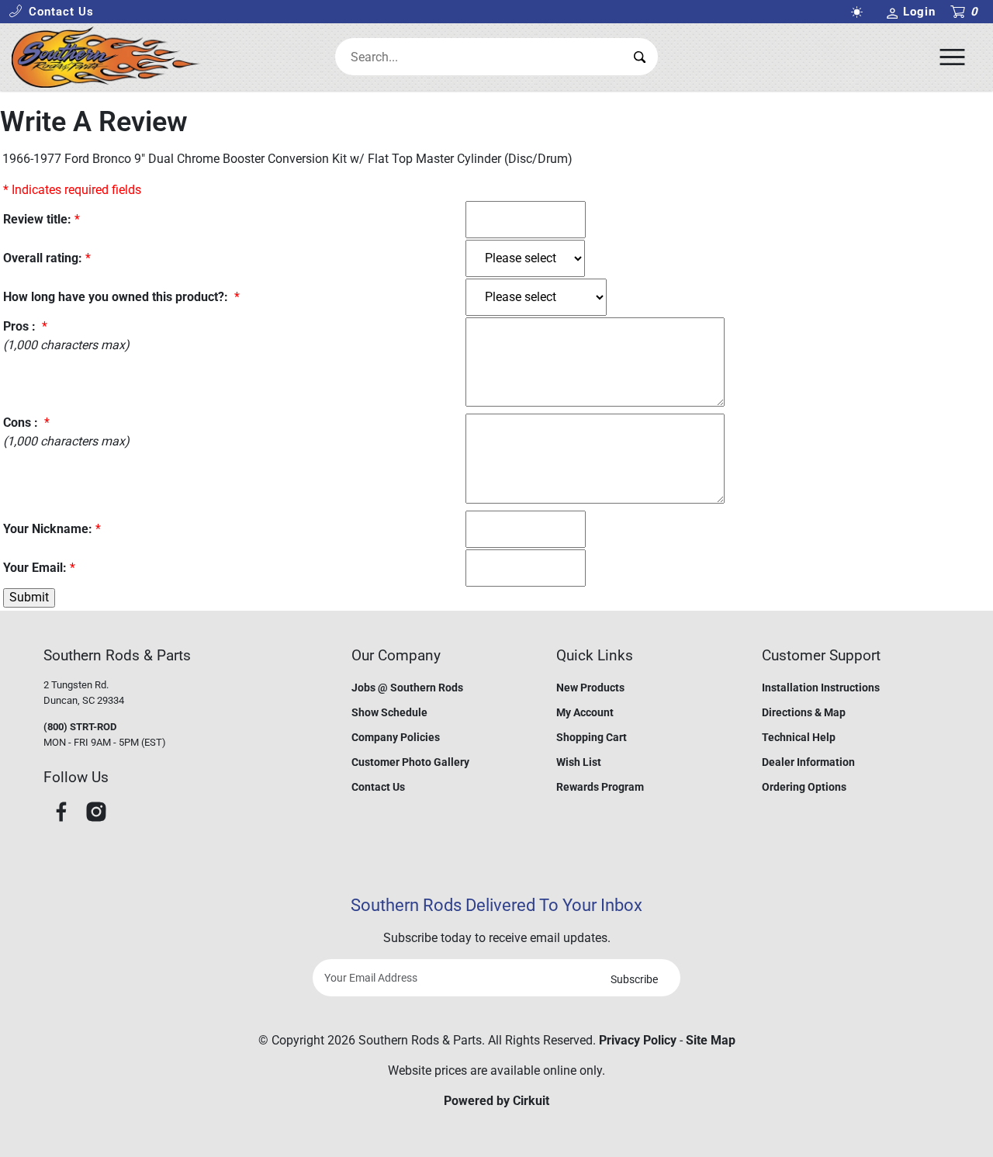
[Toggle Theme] (860, 12)
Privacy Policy (637, 1040)
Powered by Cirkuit (496, 1100)
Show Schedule (389, 712)
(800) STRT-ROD (79, 727)
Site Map (710, 1040)
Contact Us (378, 787)
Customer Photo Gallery (410, 762)
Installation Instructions (821, 687)
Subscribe (634, 979)
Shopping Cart (591, 737)
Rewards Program (600, 787)
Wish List (578, 762)
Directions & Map (804, 712)
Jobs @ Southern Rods (407, 687)
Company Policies (395, 737)
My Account (585, 712)
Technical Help (799, 737)
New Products (590, 687)
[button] (51, 12)
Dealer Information (808, 762)
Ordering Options (804, 787)
